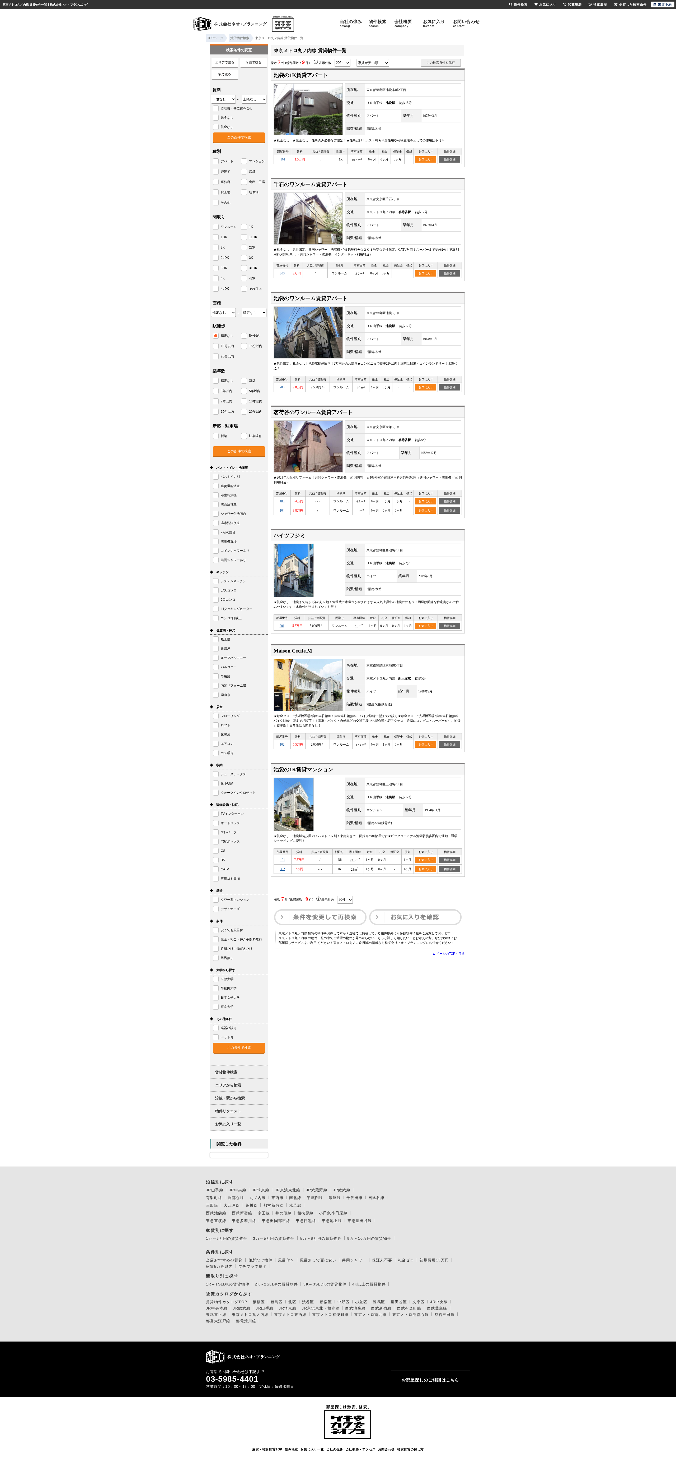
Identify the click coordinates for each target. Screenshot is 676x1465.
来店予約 (665, 4)
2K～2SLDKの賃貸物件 (276, 1284)
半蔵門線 (315, 1198)
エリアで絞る (224, 62)
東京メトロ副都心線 (410, 1314)
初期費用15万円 (434, 1260)
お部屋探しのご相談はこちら (430, 1380)
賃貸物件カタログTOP (226, 1302)
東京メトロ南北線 (370, 1314)
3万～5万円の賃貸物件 (273, 1238)
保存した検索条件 (633, 4)
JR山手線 (214, 1190)
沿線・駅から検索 (230, 1098)
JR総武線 (341, 1190)
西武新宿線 (242, 1213)
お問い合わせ (466, 23)
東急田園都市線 (276, 1221)
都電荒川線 (246, 1321)
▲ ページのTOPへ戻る (448, 954)
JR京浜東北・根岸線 (321, 1308)
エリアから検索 (228, 1085)
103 (282, 501)
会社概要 (403, 23)
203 (282, 273)
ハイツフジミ (289, 535)
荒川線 (252, 1205)
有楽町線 (214, 1198)
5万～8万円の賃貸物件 (321, 1238)
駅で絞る (224, 74)
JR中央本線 (216, 1308)
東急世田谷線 (360, 1221)
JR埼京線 (260, 1190)
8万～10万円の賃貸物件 (369, 1238)
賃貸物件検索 (226, 1072)
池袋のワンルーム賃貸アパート (311, 298)
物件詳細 (450, 159)
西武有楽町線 (409, 1308)
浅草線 (295, 1205)
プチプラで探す (252, 1266)
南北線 (295, 1198)
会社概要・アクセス (360, 1449)
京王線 (264, 1213)
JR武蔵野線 (316, 1190)
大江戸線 (232, 1205)
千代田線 (354, 1198)
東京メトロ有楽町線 (330, 1314)
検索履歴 (600, 4)
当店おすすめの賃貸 (224, 1260)
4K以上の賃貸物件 (369, 1284)
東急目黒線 (306, 1221)
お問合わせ (386, 1449)
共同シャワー (354, 1260)
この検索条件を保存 (440, 63)
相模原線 (305, 1213)
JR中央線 (237, 1190)
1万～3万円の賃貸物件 (226, 1238)
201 (282, 626)
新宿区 (326, 1302)
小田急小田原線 (333, 1213)
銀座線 (335, 1198)
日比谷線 (376, 1198)
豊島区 (277, 1302)
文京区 (418, 1302)
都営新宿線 (273, 1205)
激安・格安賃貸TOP (267, 1449)
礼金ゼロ (406, 1260)
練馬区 (379, 1302)
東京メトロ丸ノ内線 (250, 1314)
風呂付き (286, 1260)
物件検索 (378, 23)
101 (282, 159)
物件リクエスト (228, 1111)
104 (282, 510)
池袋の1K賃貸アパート (301, 75)
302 (282, 869)
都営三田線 (444, 1314)
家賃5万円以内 (219, 1266)
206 (282, 387)
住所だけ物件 (260, 1260)
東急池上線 (332, 1221)
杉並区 (361, 1302)
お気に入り (434, 23)
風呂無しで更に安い (318, 1260)
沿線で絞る (253, 62)
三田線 (212, 1205)
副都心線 (236, 1198)
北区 (292, 1302)
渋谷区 (308, 1302)
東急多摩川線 (244, 1221)
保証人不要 (382, 1260)
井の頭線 (283, 1213)
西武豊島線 (437, 1308)
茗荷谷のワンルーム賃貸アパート (313, 412)
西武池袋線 (216, 1213)
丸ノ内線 (258, 1198)
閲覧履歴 (575, 4)
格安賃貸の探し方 (410, 1449)
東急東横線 (216, 1221)
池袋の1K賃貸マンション (303, 769)
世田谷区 (399, 1302)
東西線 (277, 1198)
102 (282, 744)
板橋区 (259, 1302)
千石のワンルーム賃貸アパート (311, 184)
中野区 (343, 1302)
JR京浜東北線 (288, 1190)
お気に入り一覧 (228, 1124)
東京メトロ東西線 (290, 1314)
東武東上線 (216, 1314)
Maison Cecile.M (293, 651)
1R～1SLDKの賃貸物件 (227, 1284)
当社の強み (351, 23)
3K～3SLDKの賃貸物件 (324, 1284)
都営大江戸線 (218, 1321)
